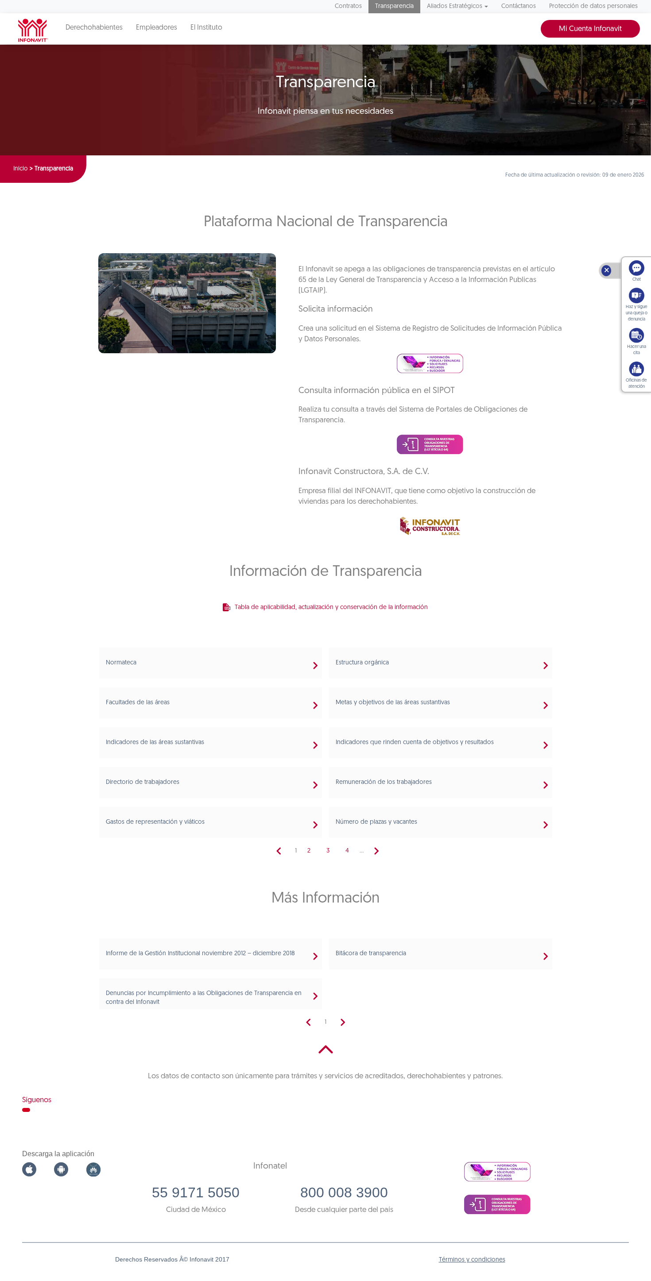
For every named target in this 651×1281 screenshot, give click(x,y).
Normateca (121, 663)
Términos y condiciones (472, 1260)
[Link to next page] (376, 851)
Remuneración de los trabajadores (384, 782)
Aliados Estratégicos (454, 6)
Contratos (348, 6)
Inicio (20, 169)
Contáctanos (518, 6)
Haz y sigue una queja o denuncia (636, 313)
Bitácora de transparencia (371, 953)
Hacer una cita (636, 350)
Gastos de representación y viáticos (155, 822)
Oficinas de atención (636, 383)
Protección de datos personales (593, 6)
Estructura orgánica (362, 663)
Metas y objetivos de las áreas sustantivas (393, 702)
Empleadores (156, 27)
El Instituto (206, 27)
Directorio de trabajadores (142, 782)
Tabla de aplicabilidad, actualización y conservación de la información (331, 607)
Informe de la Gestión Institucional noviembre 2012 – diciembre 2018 (200, 953)
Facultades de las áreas (138, 702)
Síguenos (36, 1100)
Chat (636, 280)
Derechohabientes (94, 27)
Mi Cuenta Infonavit (590, 29)
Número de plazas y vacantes (376, 822)
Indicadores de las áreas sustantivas (155, 742)
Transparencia (394, 6)
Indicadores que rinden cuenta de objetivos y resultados (415, 742)
